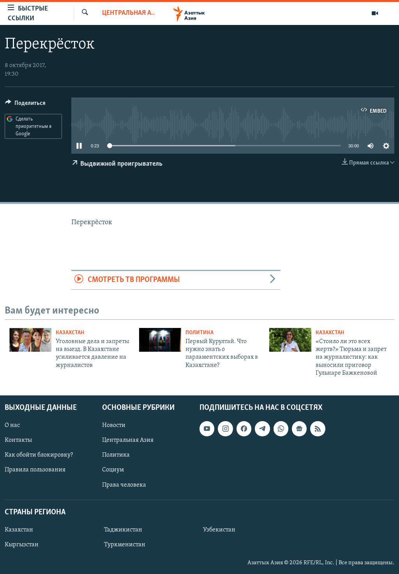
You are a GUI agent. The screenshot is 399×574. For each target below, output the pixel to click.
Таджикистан (123, 530)
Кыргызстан (22, 545)
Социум (113, 470)
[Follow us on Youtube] (207, 428)
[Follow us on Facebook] (244, 428)
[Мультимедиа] (375, 13)
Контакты (18, 440)
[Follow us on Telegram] (262, 428)
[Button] (25, 104)
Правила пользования (35, 470)
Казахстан (70, 333)
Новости (113, 425)
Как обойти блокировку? (39, 455)
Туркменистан (124, 545)
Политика (199, 333)
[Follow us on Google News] (299, 428)
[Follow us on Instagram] (225, 428)
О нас (12, 425)
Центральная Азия (128, 13)
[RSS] (317, 428)
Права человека (124, 485)
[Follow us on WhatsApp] (281, 428)
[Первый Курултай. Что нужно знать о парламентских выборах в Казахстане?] (160, 340)
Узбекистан (219, 530)
